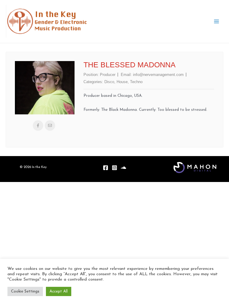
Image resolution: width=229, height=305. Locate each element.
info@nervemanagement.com (158, 74)
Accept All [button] (58, 291)
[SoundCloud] (123, 167)
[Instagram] (114, 167)
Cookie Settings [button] (25, 291)
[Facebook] (105, 167)
